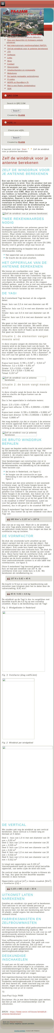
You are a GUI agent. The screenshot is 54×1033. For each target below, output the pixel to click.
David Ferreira (16, 1022)
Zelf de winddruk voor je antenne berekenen (25, 160)
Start (24, 149)
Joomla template (19, 1031)
